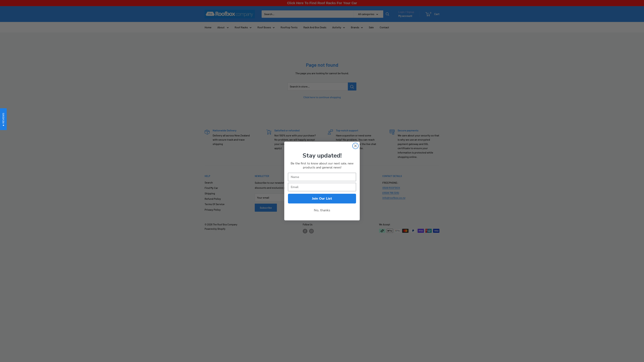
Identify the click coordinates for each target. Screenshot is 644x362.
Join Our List (322, 198)
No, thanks (322, 210)
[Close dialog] (355, 146)
